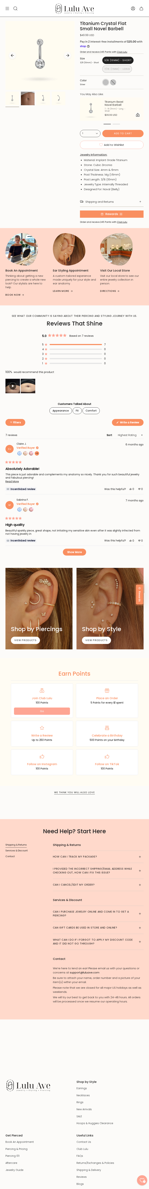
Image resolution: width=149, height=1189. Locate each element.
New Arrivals (84, 1109)
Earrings (81, 1088)
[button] (74, 345)
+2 (37, 454)
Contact (10, 856)
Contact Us (83, 1142)
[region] (20, 386)
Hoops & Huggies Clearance (94, 1123)
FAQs (79, 1156)
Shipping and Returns (99, 202)
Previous (12, 55)
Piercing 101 (12, 1156)
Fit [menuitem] (77, 410)
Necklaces (83, 1095)
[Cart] (141, 8)
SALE (79, 1116)
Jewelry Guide (14, 1170)
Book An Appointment (19, 1142)
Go (42, 711)
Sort (110, 435)
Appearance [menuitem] (61, 410)
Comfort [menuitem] (91, 410)
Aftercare (11, 1163)
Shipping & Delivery (88, 1170)
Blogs (80, 1184)
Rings (79, 1102)
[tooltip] (21, 489)
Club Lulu (122, 51)
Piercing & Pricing (16, 1149)
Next (67, 55)
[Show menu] (7, 8)
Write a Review (131, 423)
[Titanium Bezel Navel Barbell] (91, 109)
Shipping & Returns (16, 844)
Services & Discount (16, 850)
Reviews (81, 1177)
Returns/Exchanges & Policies (95, 1163)
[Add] (138, 115)
